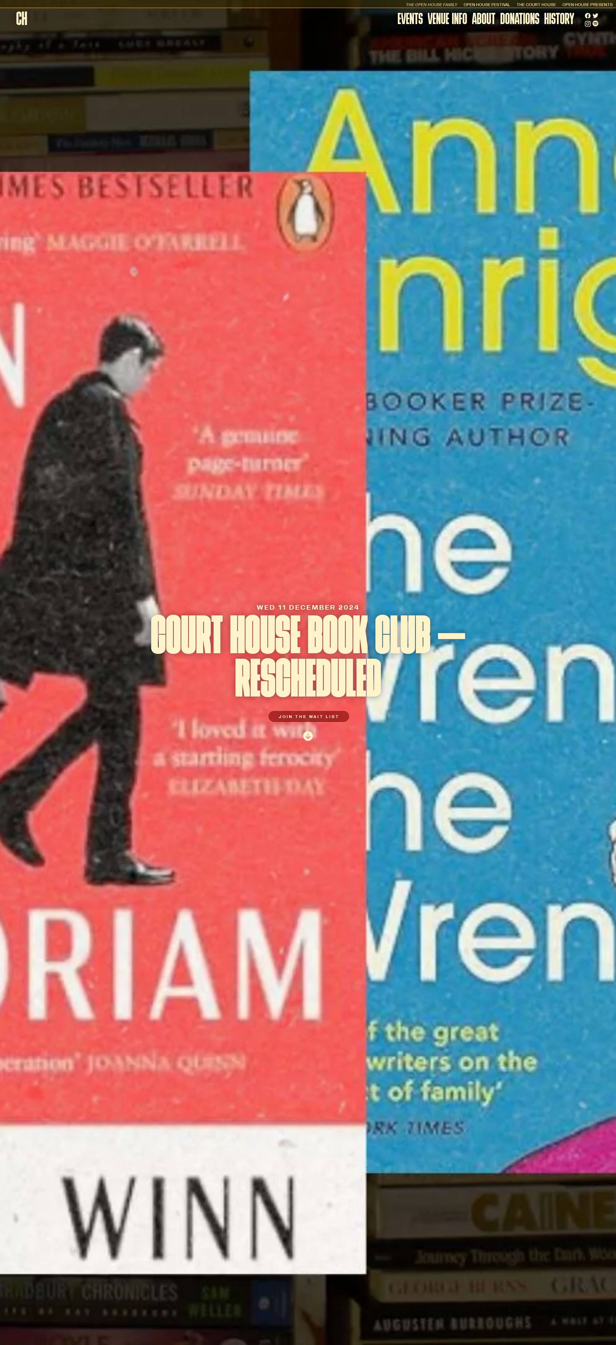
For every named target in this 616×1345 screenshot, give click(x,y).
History (559, 20)
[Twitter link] (595, 16)
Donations (519, 20)
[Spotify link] (595, 24)
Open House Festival (487, 4)
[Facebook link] (588, 16)
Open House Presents (587, 4)
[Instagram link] (588, 24)
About (483, 20)
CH (21, 20)
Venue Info (447, 20)
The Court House (536, 4)
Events (410, 20)
